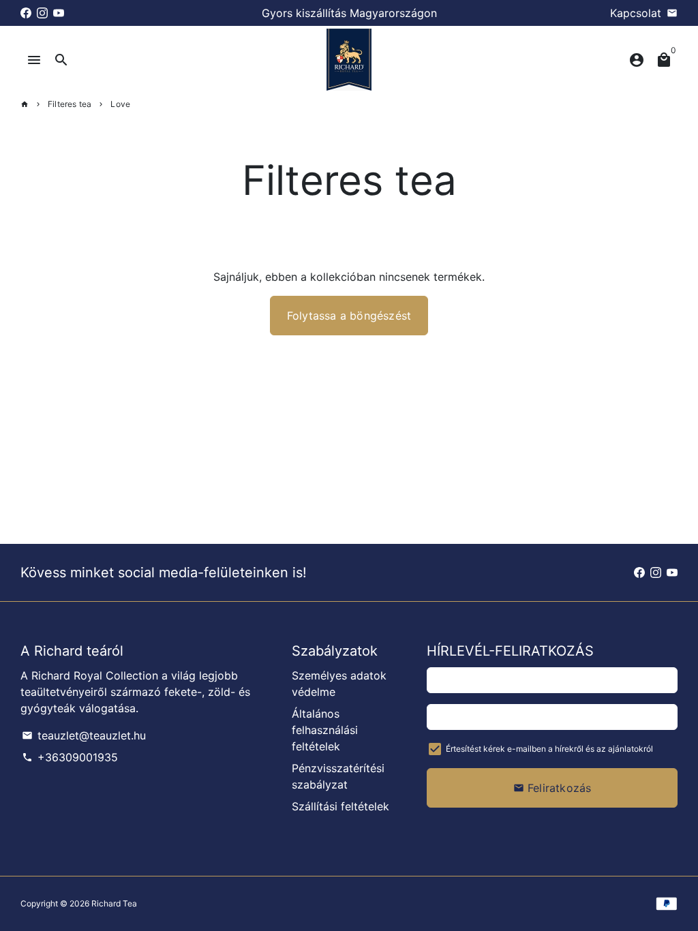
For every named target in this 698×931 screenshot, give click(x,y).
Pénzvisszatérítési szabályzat (338, 776)
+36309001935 (70, 757)
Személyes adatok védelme (339, 684)
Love (120, 104)
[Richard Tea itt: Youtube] (58, 13)
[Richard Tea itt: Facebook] (25, 13)
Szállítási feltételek (340, 806)
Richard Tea (114, 903)
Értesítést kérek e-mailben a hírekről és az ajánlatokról (549, 749)
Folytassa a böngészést (349, 315)
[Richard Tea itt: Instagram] (42, 13)
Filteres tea (69, 104)
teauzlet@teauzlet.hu (84, 735)
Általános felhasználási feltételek (325, 730)
